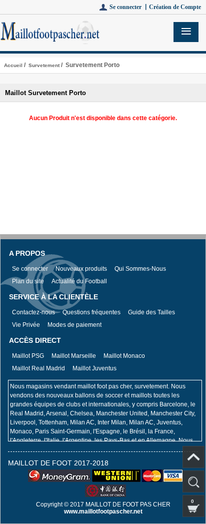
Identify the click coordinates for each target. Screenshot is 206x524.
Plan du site (28, 281)
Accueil (13, 65)
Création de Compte (175, 7)
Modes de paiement (75, 324)
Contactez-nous (33, 312)
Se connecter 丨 (129, 7)
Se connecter (30, 268)
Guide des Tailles (151, 312)
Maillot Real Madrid (38, 368)
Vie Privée (26, 324)
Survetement (44, 65)
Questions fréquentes (91, 312)
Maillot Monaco (124, 355)
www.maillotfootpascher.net (103, 511)
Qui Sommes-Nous (140, 268)
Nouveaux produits (81, 268)
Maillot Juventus (94, 368)
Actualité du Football (79, 281)
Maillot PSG (28, 355)
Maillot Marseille (74, 355)
